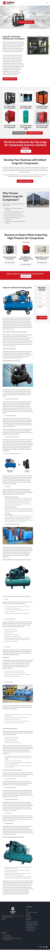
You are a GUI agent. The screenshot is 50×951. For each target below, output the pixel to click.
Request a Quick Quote (25, 22)
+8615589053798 (7, 935)
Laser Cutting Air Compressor (32, 923)
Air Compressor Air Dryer (31, 927)
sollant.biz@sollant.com (8, 936)
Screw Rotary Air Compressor (32, 912)
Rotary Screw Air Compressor (32, 921)
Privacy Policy (29, 916)
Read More (4, 919)
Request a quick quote (25, 181)
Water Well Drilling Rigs (30, 926)
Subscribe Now (26, 276)
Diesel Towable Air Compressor (32, 924)
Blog (27, 910)
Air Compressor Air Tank (30, 929)
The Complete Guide (10, 262)
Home (27, 909)
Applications (28, 913)
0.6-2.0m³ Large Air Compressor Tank (26, 127)
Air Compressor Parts (30, 930)
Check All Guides (25, 242)
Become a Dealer (19, 132)
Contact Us (26, 151)
